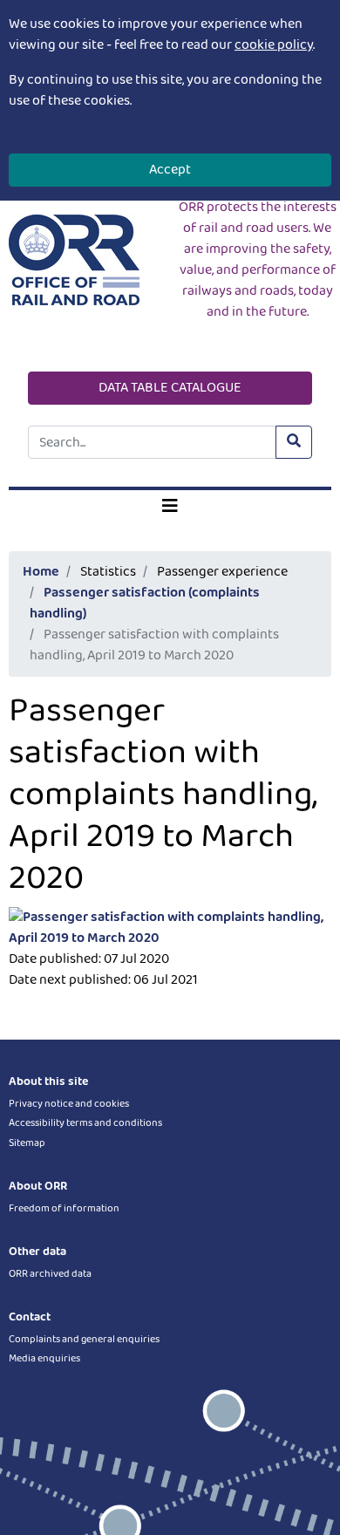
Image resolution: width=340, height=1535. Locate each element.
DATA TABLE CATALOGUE (170, 388)
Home (41, 572)
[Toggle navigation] (170, 506)
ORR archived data (50, 1274)
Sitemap (27, 1143)
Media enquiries (44, 1358)
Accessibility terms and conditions (85, 1123)
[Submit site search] (293, 442)
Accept (170, 170)
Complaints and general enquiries (84, 1339)
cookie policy (274, 45)
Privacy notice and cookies (69, 1103)
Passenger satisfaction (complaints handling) (145, 603)
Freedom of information (64, 1208)
